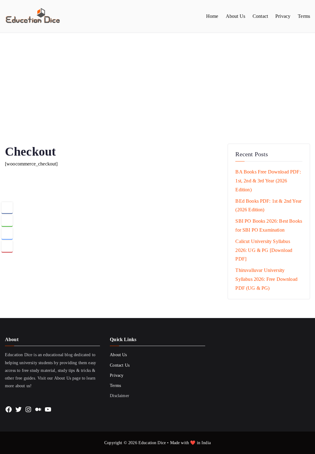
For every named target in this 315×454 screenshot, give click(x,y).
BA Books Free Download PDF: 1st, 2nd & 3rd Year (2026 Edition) (268, 180)
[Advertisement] (157, 79)
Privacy (282, 16)
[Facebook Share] (7, 207)
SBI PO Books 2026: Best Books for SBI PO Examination (268, 225)
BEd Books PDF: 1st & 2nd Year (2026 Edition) (268, 205)
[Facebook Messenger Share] (7, 233)
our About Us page (64, 378)
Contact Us (120, 365)
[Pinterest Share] (7, 246)
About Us (235, 16)
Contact (260, 16)
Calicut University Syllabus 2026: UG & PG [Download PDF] (263, 250)
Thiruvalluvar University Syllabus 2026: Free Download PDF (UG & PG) (266, 279)
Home (212, 16)
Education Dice (152, 442)
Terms (304, 16)
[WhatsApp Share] (7, 220)
